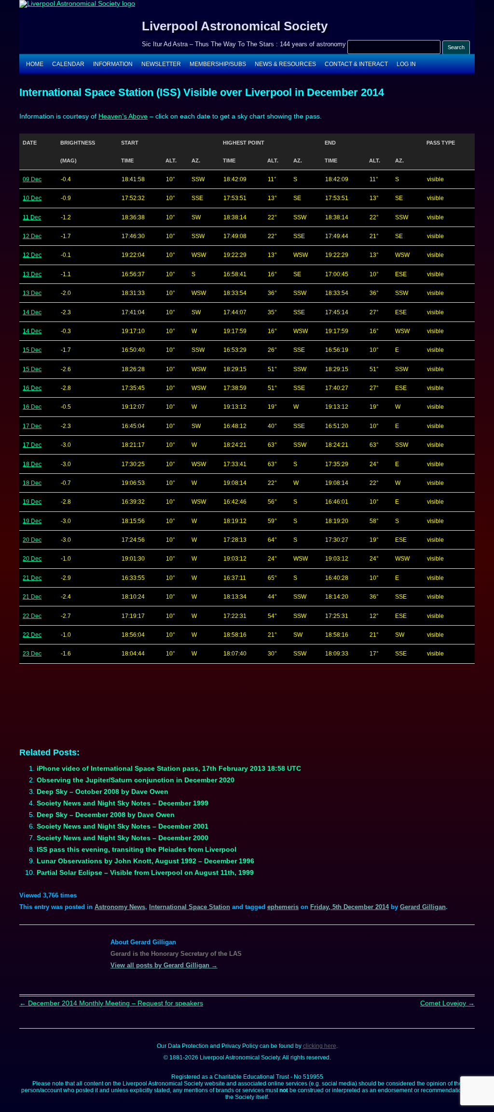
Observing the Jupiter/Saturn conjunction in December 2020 (135, 780)
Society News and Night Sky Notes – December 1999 (122, 803)
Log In (406, 64)
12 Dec (32, 236)
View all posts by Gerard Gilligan (164, 965)
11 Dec (32, 217)
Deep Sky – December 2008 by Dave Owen (106, 814)
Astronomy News (120, 907)
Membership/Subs (218, 64)
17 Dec (32, 426)
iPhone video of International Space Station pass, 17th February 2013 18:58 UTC (169, 768)
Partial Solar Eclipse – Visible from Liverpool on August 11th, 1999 (145, 872)
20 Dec (32, 539)
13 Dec (32, 274)
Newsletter (161, 64)
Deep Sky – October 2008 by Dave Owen (102, 791)
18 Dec (32, 464)
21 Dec (32, 578)
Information (113, 64)
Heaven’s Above (123, 116)
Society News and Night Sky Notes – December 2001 (122, 826)
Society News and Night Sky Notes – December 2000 (122, 838)
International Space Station (189, 907)
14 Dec (32, 312)
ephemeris (283, 907)
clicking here (319, 1046)
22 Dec (32, 616)
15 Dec (32, 350)
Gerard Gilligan (423, 907)
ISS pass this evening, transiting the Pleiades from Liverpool (136, 849)
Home (34, 64)
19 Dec (32, 501)
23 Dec (32, 653)
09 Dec (32, 179)
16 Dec (32, 388)
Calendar (68, 64)
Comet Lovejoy (447, 1003)
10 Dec (32, 198)
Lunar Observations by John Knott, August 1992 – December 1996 (145, 861)
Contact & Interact (356, 64)
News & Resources (285, 64)
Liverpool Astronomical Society (235, 26)
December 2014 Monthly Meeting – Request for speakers (111, 1003)
